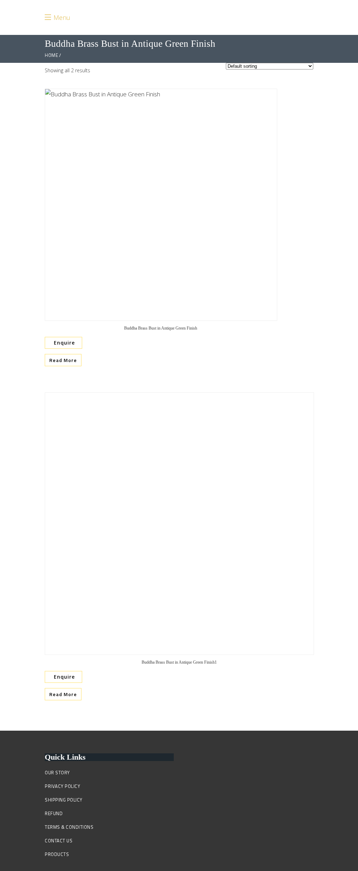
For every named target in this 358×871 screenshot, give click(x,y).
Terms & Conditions (69, 827)
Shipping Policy (64, 799)
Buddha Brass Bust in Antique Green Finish (160, 328)
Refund (54, 813)
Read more (63, 360)
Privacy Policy (62, 786)
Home (51, 55)
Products (57, 854)
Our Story (57, 772)
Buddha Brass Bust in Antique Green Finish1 (179, 662)
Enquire (63, 342)
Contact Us (58, 840)
